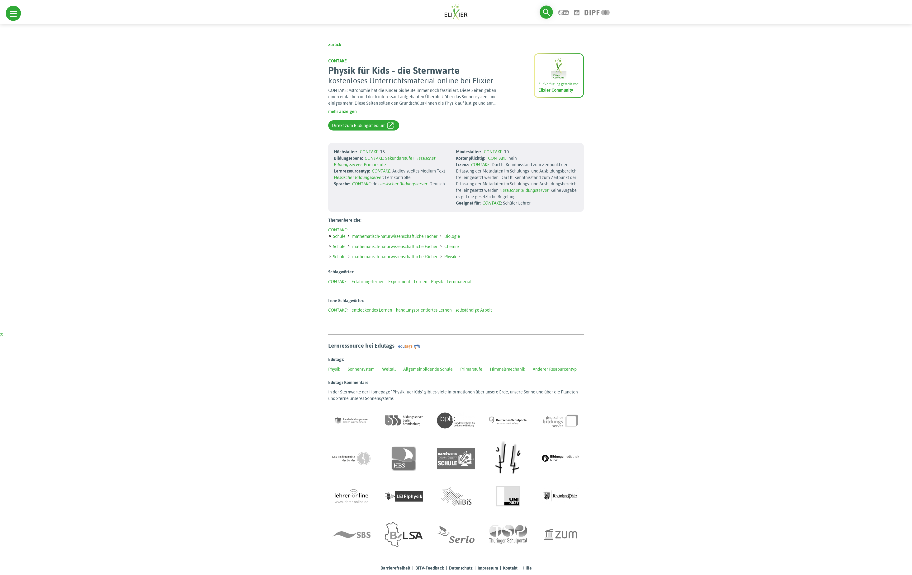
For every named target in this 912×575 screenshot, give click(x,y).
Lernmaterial (459, 281)
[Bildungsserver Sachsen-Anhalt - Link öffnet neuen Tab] (404, 534)
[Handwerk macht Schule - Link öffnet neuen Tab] (456, 458)
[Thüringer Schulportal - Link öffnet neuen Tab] (508, 534)
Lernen (420, 281)
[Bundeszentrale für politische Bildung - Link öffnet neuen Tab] (456, 420)
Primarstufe (375, 164)
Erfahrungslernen (368, 281)
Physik (450, 256)
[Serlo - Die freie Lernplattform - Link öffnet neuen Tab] (456, 534)
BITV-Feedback (429, 568)
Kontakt (510, 568)
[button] (13, 13)
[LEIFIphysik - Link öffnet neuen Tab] (404, 496)
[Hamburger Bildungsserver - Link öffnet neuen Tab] (404, 458)
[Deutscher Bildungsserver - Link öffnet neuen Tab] (561, 420)
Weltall (389, 369)
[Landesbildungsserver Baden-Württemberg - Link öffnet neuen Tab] (351, 420)
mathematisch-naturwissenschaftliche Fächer (395, 236)
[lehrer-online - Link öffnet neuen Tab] (351, 496)
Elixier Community (555, 90)
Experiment (399, 281)
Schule (339, 236)
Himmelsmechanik (507, 369)
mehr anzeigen (342, 111)
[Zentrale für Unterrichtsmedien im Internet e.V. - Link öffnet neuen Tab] (561, 534)
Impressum (488, 568)
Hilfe (527, 568)
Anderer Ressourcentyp (555, 369)
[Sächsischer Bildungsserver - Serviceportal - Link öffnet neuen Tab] (351, 534)
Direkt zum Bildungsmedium (358, 125)
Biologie (452, 236)
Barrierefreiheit (395, 568)
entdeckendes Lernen (372, 310)
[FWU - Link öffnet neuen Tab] (351, 458)
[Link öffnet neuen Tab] (597, 11)
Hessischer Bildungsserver (358, 177)
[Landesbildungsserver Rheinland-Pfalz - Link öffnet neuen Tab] (561, 496)
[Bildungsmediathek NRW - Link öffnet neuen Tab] (561, 458)
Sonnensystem (361, 369)
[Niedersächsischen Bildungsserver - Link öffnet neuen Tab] (456, 496)
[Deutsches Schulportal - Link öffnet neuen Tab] (508, 420)
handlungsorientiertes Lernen (424, 310)
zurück (334, 44)
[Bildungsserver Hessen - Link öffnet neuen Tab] (508, 458)
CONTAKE (337, 60)
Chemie (451, 246)
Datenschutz (461, 568)
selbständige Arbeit (474, 310)
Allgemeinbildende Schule (428, 369)
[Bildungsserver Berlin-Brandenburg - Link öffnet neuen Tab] (404, 420)
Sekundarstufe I (399, 158)
